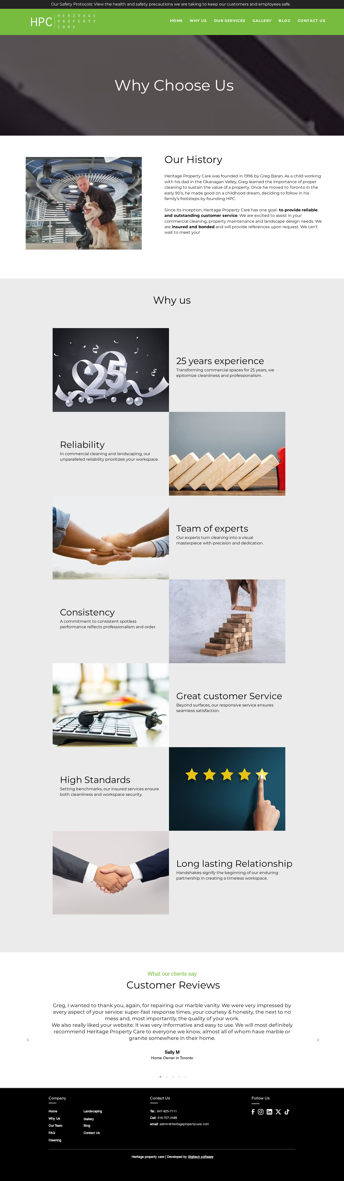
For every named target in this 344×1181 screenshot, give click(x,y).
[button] (171, 4)
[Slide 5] (185, 1077)
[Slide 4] (179, 1077)
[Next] (318, 1040)
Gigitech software (200, 1157)
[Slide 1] (160, 1077)
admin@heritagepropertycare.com (184, 1124)
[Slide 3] (173, 1077)
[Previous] (28, 1040)
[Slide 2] (166, 1077)
